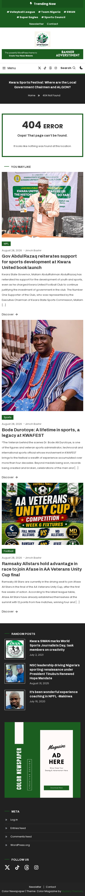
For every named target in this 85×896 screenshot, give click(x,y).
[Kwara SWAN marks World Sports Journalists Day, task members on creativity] (15, 649)
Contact (52, 24)
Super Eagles (29, 17)
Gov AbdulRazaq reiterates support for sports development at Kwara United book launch (39, 262)
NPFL (6, 243)
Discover (8, 314)
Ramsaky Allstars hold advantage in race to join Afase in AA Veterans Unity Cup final (42, 569)
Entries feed (18, 828)
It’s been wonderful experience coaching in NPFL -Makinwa (54, 694)
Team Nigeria (50, 12)
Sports (7, 417)
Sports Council (54, 17)
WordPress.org (20, 845)
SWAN (71, 12)
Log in (14, 820)
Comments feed (21, 836)
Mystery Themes (72, 891)
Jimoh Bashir (33, 250)
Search (65, 68)
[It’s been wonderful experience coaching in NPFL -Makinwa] (15, 700)
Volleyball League (22, 12)
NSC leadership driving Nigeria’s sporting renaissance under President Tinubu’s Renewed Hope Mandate (55, 672)
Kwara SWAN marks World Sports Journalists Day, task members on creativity (52, 645)
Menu (12, 68)
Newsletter (36, 24)
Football (8, 551)
